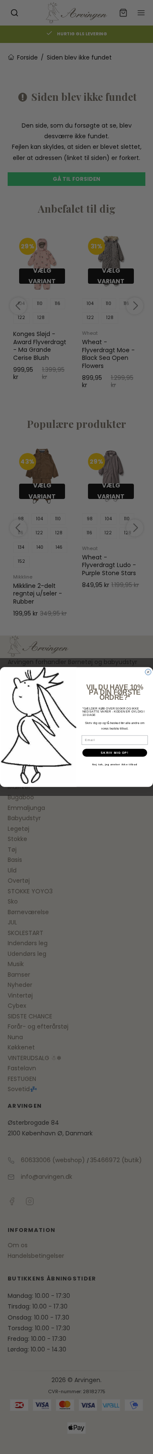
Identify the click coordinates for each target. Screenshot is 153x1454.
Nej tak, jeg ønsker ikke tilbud (114, 764)
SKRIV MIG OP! (114, 752)
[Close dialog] (148, 672)
